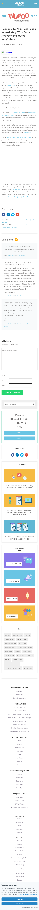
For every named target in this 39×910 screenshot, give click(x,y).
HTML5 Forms (19, 804)
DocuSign (19, 788)
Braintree (19, 751)
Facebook (19, 822)
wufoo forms (9, 647)
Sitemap (19, 844)
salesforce (28, 668)
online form (9, 655)
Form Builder (9, 639)
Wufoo (7, 635)
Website (4, 385)
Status (19, 841)
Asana (20, 774)
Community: (19, 816)
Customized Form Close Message (19, 718)
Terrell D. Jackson (21, 255)
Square (19, 744)
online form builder (25, 647)
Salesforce (19, 781)
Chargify (19, 754)
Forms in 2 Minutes (19, 725)
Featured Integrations (19, 770)
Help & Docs (19, 847)
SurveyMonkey (19, 877)
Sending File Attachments (19, 728)
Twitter (19, 819)
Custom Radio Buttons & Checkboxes (19, 714)
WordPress (19, 784)
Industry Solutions (19, 687)
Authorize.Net (19, 748)
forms (27, 635)
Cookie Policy (19, 865)
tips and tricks (10, 643)
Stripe (19, 741)
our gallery (27, 133)
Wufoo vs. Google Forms (19, 807)
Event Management (19, 698)
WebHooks (16, 189)
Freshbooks (19, 758)
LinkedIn (19, 826)
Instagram (19, 829)
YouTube (19, 833)
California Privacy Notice (19, 858)
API (18, 664)
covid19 (7, 660)
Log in (19, 433)
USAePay (20, 765)
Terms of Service (19, 861)
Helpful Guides (19, 703)
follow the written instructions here (19, 137)
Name (4, 375)
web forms (22, 643)
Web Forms (19, 797)
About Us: (19, 838)
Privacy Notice (22, 894)
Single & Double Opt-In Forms (20, 731)
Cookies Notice (32, 894)
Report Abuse (19, 873)
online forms (17, 635)
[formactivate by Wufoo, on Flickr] (7, 52)
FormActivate (11, 85)
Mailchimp (8, 651)
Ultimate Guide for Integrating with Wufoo (15, 197)
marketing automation (13, 668)
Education (19, 691)
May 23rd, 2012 (11, 255)
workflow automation (25, 655)
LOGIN (35, 4)
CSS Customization (19, 711)
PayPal (19, 761)
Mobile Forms (19, 801)
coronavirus (17, 660)
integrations (22, 639)
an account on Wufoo (18, 113)
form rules (27, 651)
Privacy (19, 854)
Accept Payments (19, 737)
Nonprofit (19, 695)
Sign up (19, 438)
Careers (19, 880)
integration (9, 664)
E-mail (4, 380)
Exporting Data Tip (19, 721)
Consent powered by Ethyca (28, 907)
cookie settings (19, 869)
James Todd (20, 296)
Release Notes (19, 851)
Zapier (17, 651)
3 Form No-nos (19, 707)
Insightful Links (20, 793)
